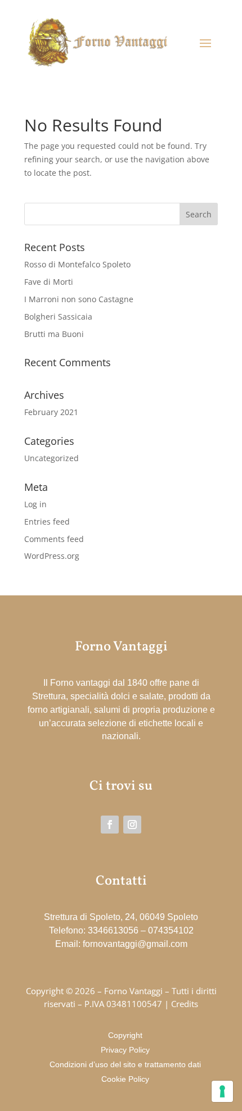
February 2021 (51, 412)
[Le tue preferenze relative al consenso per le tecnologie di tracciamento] (222, 1091)
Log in (35, 504)
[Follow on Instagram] (132, 825)
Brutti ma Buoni (54, 334)
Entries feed (47, 521)
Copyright (125, 1035)
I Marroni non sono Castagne (78, 299)
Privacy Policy (125, 1049)
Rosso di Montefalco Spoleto (77, 264)
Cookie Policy (125, 1078)
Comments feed (54, 539)
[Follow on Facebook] (110, 825)
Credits (184, 1003)
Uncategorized (51, 458)
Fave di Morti (48, 281)
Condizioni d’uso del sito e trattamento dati (125, 1064)
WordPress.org (51, 555)
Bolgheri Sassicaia (58, 316)
